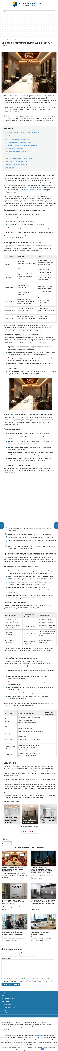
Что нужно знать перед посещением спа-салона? (22, 145)
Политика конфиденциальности (10, 1007)
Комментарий (6, 958)
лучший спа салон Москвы (33, 190)
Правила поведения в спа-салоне (19, 151)
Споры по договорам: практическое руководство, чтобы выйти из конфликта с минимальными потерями (41, 870)
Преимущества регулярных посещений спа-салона (22, 155)
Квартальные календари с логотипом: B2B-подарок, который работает (40, 932)
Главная (4, 992)
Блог (3, 1016)
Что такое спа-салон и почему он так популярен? (22, 132)
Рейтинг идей (5, 1001)
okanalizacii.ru (37, 1050)
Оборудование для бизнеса (9, 998)
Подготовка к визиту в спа (16, 148)
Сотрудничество (6, 1010)
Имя (3, 952)
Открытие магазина (7, 1004)
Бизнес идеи (5, 995)
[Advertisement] (29, 25)
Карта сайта (5, 1013)
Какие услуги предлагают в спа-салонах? (19, 139)
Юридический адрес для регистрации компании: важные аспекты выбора (13, 901)
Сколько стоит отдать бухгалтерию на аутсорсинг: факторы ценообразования (12, 932)
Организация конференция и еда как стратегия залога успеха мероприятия (14, 869)
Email (21, 952)
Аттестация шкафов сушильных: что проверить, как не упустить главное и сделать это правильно (43, 901)
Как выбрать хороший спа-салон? (16, 164)
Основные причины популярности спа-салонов (22, 136)
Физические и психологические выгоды (20, 158)
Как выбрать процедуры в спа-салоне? (20, 142)
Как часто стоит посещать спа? (18, 161)
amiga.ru (39, 1035)
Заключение (9, 167)
